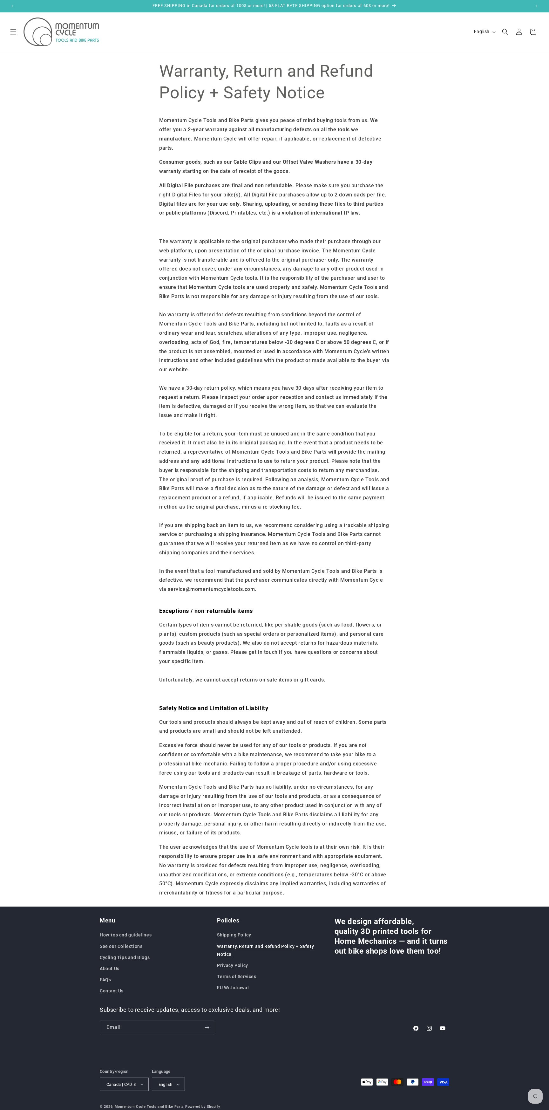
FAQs (105, 979)
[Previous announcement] (12, 6)
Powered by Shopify (202, 1107)
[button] (13, 32)
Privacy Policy (232, 965)
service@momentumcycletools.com (211, 589)
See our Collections (121, 946)
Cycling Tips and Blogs (125, 957)
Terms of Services (236, 976)
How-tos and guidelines (126, 934)
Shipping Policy (234, 934)
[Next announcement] (537, 6)
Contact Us (112, 990)
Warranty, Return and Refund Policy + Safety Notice (265, 949)
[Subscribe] (207, 1027)
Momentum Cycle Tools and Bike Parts (149, 1107)
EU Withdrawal (233, 987)
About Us (109, 968)
